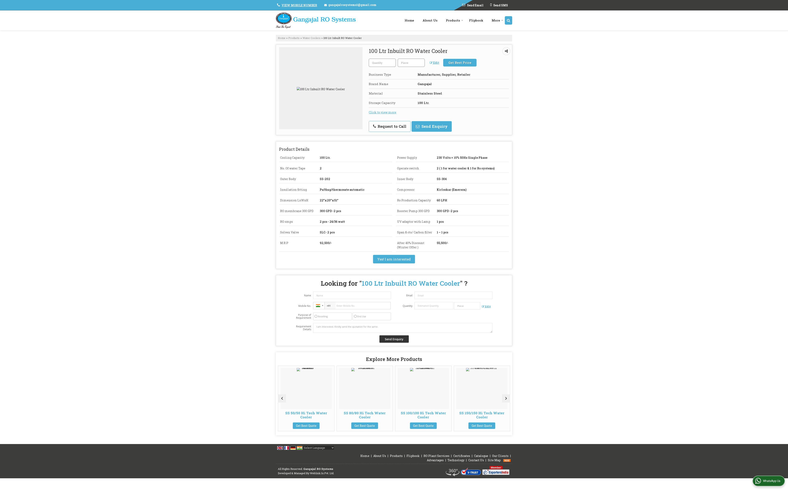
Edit (436, 63)
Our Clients (500, 456)
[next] (506, 398)
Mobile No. (304, 306)
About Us (430, 20)
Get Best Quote (326, 426)
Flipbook (476, 20)
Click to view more (382, 112)
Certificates (461, 456)
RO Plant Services (436, 456)
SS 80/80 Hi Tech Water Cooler (326, 415)
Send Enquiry (434, 126)
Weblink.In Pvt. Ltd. (322, 473)
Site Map (494, 460)
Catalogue (481, 456)
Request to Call (391, 126)
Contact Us (476, 460)
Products (453, 20)
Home (409, 20)
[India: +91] (319, 305)
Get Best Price (459, 63)
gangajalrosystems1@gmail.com (352, 5)
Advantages (435, 460)
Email (409, 295)
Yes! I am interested (394, 259)
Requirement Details (303, 328)
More (496, 20)
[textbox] (411, 63)
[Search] (508, 20)
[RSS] (507, 460)
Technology (456, 460)
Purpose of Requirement (303, 316)
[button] (299, 5)
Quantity (407, 306)
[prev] (282, 398)
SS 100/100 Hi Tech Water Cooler (384, 415)
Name (307, 295)
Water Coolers (311, 38)
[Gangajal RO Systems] (316, 21)
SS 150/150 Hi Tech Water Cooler (443, 415)
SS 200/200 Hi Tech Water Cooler (502, 415)
